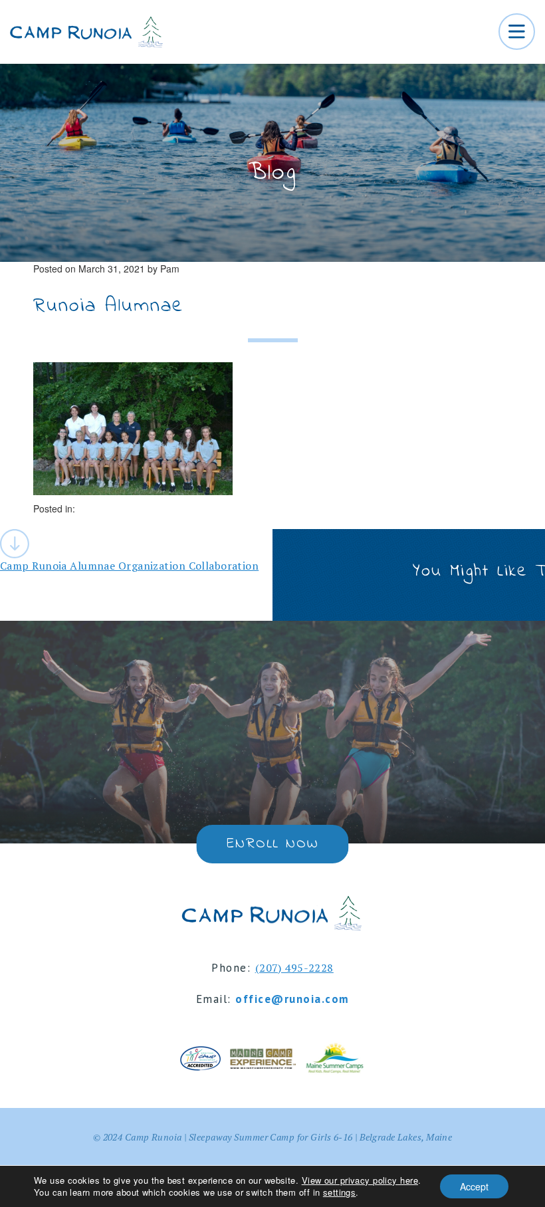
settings (339, 1192)
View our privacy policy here (360, 1180)
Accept (474, 1186)
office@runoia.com (292, 999)
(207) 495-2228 (294, 967)
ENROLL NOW (272, 844)
